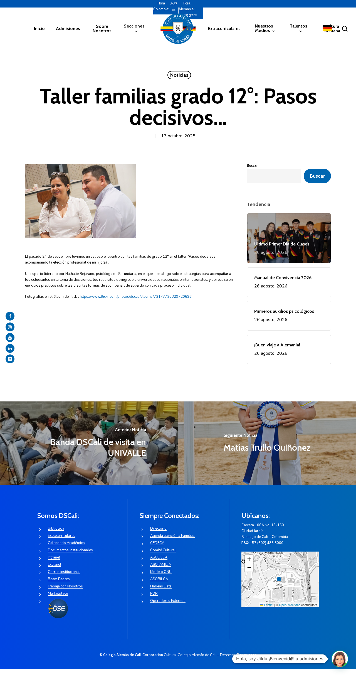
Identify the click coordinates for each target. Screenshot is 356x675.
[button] (280, 579)
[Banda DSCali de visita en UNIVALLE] (89, 443)
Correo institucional (64, 571)
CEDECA (157, 542)
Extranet (54, 564)
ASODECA (158, 557)
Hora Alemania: (187, 6)
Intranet (54, 557)
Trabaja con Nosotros (65, 586)
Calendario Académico (66, 542)
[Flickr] (10, 358)
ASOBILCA (159, 579)
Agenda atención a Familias (172, 535)
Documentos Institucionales (70, 550)
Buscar (252, 165)
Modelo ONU (161, 571)
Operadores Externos (168, 600)
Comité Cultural (163, 550)
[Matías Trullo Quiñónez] (267, 443)
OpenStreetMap (289, 604)
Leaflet (268, 604)
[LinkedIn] (10, 348)
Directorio (158, 528)
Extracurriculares (61, 535)
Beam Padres (59, 579)
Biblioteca (56, 528)
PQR (154, 593)
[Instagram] (10, 326)
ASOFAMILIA (160, 564)
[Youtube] (10, 337)
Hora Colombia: (161, 6)
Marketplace (58, 593)
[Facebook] (10, 316)
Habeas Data (161, 586)
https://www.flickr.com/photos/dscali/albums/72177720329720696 (136, 296)
